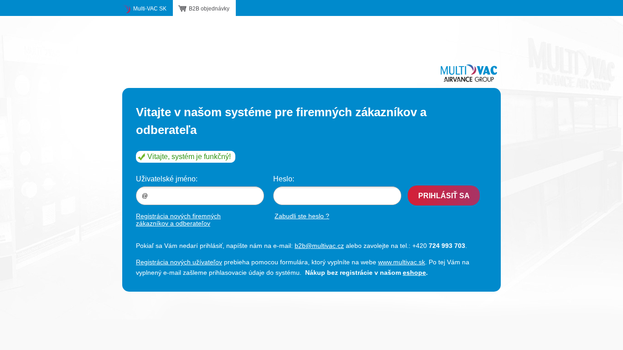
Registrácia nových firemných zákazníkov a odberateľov (178, 219)
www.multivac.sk (401, 262)
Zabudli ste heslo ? (302, 216)
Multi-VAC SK (149, 8)
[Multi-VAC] (469, 73)
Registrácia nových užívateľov (179, 262)
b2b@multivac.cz (319, 245)
